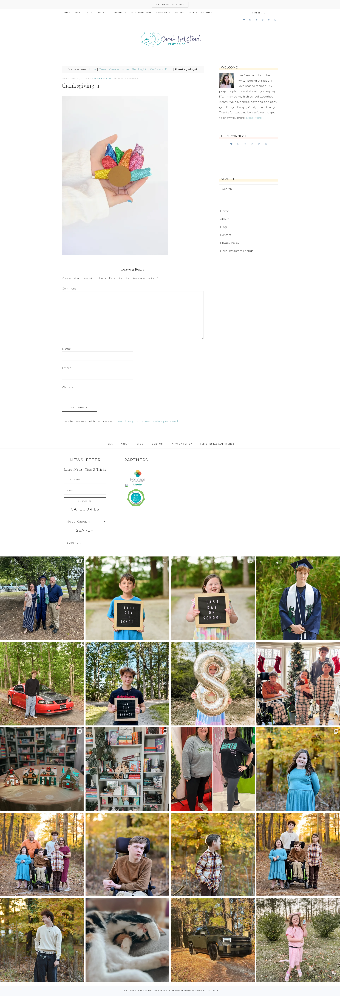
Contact (225, 235)
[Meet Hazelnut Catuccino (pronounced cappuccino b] (127, 940)
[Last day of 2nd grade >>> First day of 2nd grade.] (213, 598)
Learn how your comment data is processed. (148, 421)
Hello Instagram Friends (236, 250)
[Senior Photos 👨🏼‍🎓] (42, 684)
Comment (70, 288)
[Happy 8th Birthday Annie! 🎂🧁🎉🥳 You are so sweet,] (213, 684)
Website (67, 387)
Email (66, 368)
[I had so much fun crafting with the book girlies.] (42, 769)
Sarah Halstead (170, 39)
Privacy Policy (229, 243)
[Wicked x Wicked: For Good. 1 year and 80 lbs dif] (213, 769)
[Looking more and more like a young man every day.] (127, 854)
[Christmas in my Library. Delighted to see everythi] (127, 769)
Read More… (255, 117)
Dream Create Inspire (114, 69)
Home (91, 69)
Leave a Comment (128, 78)
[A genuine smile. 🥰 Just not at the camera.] (213, 854)
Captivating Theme (156, 991)
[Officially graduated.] (42, 598)
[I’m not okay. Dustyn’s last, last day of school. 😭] (127, 684)
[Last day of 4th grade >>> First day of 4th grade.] (127, 598)
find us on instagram (170, 4)
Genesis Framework (183, 991)
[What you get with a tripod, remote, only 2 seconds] (42, 854)
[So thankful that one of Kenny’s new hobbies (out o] (213, 940)
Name (67, 348)
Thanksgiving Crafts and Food (152, 69)
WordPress (203, 991)
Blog (223, 227)
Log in (214, 991)
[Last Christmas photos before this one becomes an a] (42, 940)
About (224, 219)
